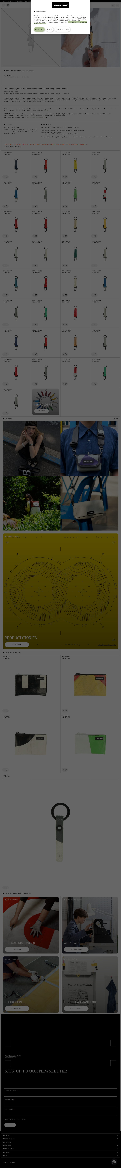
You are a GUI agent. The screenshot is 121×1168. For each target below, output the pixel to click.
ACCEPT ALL (39, 29)
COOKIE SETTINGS (62, 29)
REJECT (49, 29)
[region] (60, 17)
